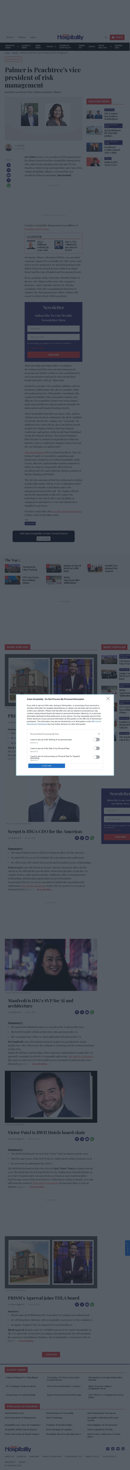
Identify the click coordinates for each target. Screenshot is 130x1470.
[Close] (109, 699)
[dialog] (65, 735)
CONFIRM (46, 766)
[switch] (96, 739)
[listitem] (65, 734)
